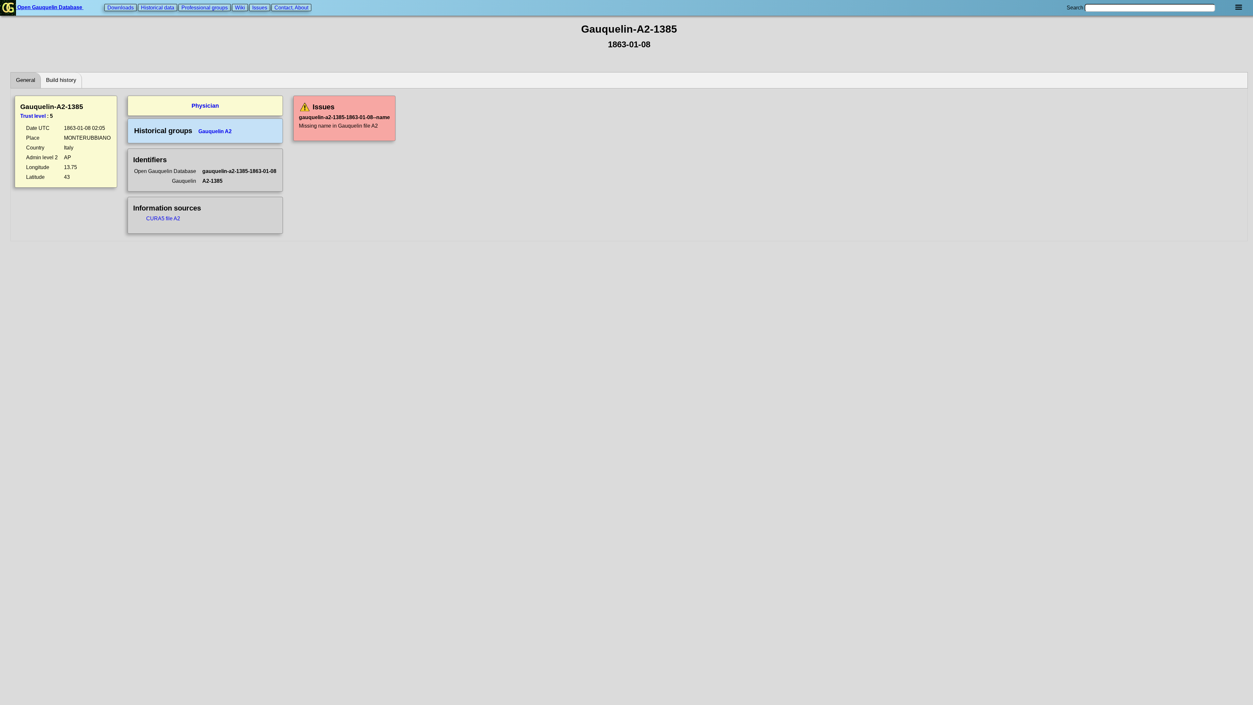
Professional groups (204, 7)
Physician (205, 105)
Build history (61, 80)
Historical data (157, 7)
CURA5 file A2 (163, 218)
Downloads (120, 7)
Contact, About (291, 7)
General (25, 80)
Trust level (33, 116)
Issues (259, 7)
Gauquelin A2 (215, 131)
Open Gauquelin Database (50, 7)
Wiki (240, 7)
